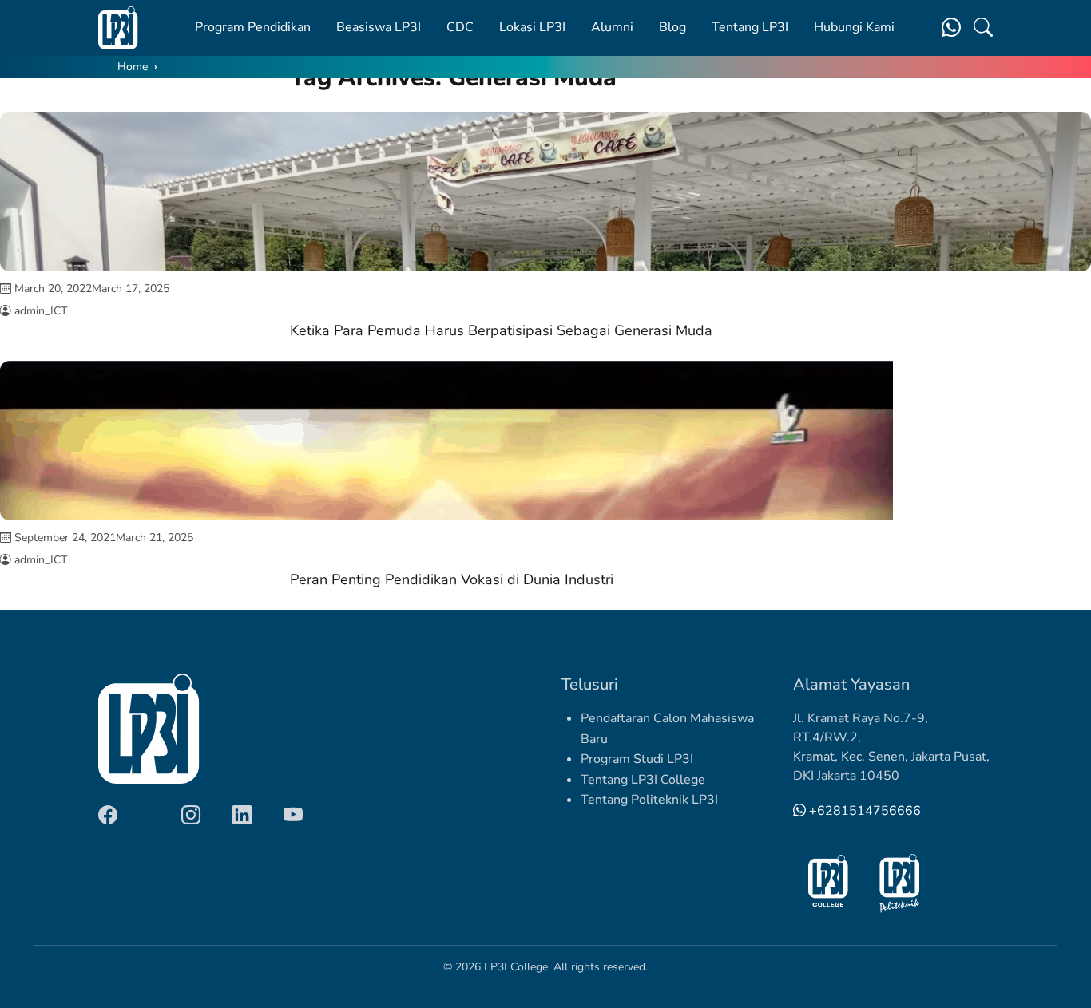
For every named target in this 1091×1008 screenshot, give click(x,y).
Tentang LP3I (750, 27)
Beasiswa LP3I (378, 27)
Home (132, 66)
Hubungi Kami (854, 27)
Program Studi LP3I (637, 759)
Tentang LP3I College (643, 780)
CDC (460, 27)
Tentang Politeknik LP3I (649, 799)
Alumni (612, 27)
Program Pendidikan (253, 27)
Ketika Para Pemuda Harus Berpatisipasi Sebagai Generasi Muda (501, 330)
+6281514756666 (863, 811)
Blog (672, 27)
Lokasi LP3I (532, 27)
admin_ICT (40, 310)
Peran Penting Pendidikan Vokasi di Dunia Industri (451, 579)
